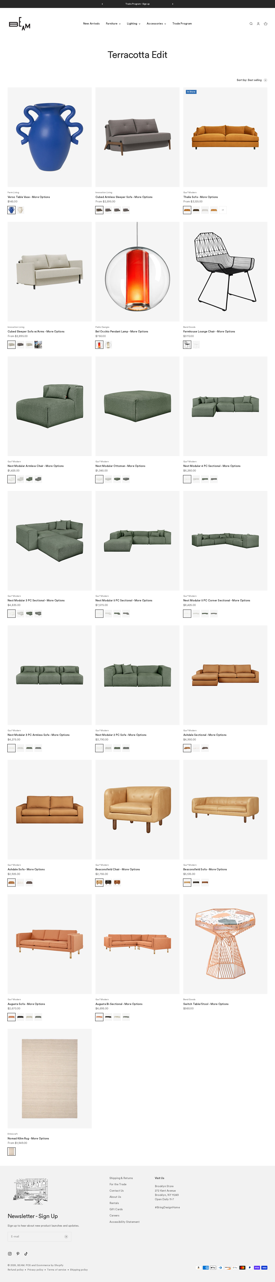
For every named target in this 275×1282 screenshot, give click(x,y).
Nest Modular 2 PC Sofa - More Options (120, 735)
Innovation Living (103, 192)
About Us (115, 1197)
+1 (223, 210)
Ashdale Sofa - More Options (26, 869)
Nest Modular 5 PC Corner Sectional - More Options (216, 600)
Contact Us (116, 1190)
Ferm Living (13, 192)
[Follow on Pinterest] (18, 1254)
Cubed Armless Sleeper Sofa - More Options (123, 197)
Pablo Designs (102, 327)
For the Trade (117, 1184)
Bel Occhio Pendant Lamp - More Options (121, 331)
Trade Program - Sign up (137, 4)
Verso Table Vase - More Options (29, 197)
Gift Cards (116, 1209)
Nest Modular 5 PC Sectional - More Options (123, 600)
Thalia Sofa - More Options (200, 197)
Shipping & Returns (121, 1178)
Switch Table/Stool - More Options (206, 1004)
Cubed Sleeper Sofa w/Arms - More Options (36, 331)
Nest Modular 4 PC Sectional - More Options (212, 466)
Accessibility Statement (124, 1222)
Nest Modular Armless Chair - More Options (36, 466)
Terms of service (56, 1270)
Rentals (114, 1203)
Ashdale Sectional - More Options (204, 735)
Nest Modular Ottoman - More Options (120, 466)
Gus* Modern (190, 192)
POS (28, 1265)
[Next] (172, 4)
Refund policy (16, 1270)
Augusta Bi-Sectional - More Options (118, 1004)
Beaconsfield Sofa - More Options (205, 869)
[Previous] (102, 4)
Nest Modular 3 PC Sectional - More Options (36, 600)
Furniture (111, 23)
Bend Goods (189, 327)
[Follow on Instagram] (10, 1254)
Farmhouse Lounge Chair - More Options (209, 331)
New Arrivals (91, 23)
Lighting (132, 23)
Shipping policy (79, 1270)
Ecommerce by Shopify (49, 1265)
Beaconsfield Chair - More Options (117, 869)
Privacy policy (35, 1270)
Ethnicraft (13, 1134)
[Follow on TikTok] (26, 1254)
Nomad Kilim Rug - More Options (28, 1138)
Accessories (155, 23)
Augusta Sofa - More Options (26, 1004)
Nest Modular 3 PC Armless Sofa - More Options (39, 735)
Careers (114, 1215)
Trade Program (182, 23)
